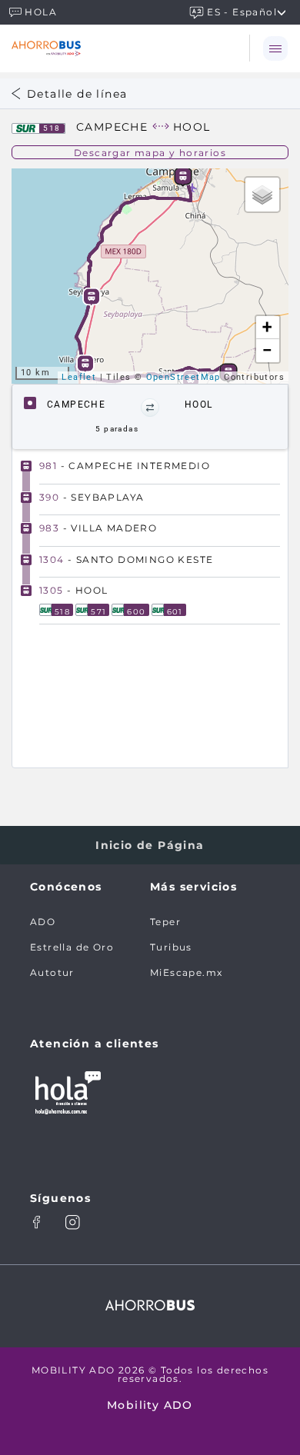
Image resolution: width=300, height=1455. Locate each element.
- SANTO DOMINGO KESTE (126, 559)
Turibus (171, 947)
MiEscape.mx (186, 972)
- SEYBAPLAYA (91, 497)
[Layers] (262, 194)
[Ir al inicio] (98, 48)
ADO (42, 921)
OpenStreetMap (183, 377)
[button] (150, 407)
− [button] (267, 350)
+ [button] (267, 327)
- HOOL (73, 590)
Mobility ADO (150, 1405)
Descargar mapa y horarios (150, 152)
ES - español (242, 11)
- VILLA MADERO (98, 528)
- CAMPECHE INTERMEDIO (124, 465)
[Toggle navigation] (274, 48)
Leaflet (79, 377)
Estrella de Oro (72, 947)
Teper (165, 921)
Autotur (52, 972)
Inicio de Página (149, 845)
